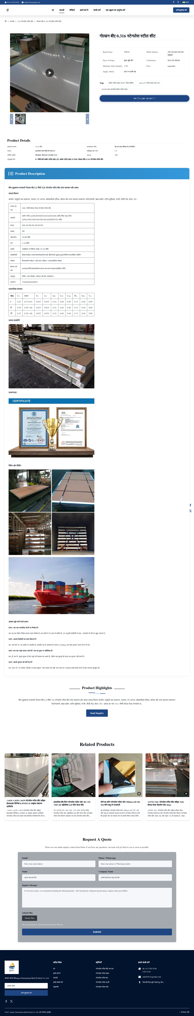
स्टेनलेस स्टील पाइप (102, 973)
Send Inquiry (97, 713)
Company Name (106, 871)
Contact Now (26, 816)
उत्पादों (61, 9)
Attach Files (27, 912)
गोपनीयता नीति (185, 1012)
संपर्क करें (97, 9)
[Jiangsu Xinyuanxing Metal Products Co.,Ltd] (7, 10)
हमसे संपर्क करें (58, 982)
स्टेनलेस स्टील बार (102, 977)
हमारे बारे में (84, 9)
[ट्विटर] (190, 511)
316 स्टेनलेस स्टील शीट (25, 21)
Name (24, 871)
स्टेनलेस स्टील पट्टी (102, 982)
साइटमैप (56, 986)
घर (53, 9)
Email (25, 857)
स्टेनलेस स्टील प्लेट (102, 986)
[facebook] (6, 1001)
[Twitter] (178, 2)
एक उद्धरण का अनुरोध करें (115, 9)
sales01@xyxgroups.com (32, 2)
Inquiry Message (30, 885)
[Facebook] (174, 2)
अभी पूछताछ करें (181, 10)
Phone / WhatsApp (107, 857)
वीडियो (72, 9)
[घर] (6, 21)
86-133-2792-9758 (150, 968)
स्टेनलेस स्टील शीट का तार (104, 968)
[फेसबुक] (190, 505)
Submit (97, 932)
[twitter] (11, 1001)
